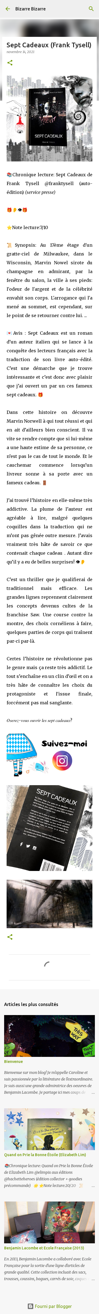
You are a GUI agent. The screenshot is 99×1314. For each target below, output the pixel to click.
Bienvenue (13, 1061)
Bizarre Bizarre (30, 8)
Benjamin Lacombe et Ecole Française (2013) (44, 1248)
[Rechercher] (91, 8)
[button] (10, 63)
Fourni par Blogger (53, 1306)
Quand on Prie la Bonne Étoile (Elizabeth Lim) (45, 1155)
